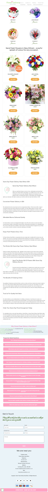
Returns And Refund (37, 4)
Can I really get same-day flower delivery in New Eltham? (23, 340)
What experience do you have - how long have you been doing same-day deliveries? (23, 391)
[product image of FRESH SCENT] (13, 94)
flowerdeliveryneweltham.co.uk (24, 472)
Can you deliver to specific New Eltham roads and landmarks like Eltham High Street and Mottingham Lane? (23, 381)
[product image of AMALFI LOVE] (35, 125)
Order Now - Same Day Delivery (26, 490)
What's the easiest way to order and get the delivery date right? (23, 404)
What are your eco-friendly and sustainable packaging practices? (23, 371)
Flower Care (40, 2)
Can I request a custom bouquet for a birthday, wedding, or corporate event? (23, 362)
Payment (29, 4)
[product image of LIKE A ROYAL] (35, 63)
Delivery (34, 2)
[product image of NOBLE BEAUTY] (13, 125)
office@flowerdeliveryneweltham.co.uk (25, 468)
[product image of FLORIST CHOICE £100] (35, 94)
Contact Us (27, 2)
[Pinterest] (30, 480)
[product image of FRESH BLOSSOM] (35, 156)
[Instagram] (24, 480)
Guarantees (22, 4)
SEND (24, 446)
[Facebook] (17, 480)
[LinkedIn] (27, 480)
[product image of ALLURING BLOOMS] (13, 156)
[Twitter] (21, 480)
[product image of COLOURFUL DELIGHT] (13, 63)
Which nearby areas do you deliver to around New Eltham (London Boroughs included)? (23, 376)
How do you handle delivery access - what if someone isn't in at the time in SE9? (23, 366)
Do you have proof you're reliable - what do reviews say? (23, 386)
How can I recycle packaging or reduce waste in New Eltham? (23, 396)
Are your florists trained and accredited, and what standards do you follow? (23, 357)
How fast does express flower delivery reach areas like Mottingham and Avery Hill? (23, 344)
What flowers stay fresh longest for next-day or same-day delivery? (23, 349)
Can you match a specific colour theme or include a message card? (23, 400)
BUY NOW (13, 79)
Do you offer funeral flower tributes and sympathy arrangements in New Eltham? (23, 353)
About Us (21, 2)
